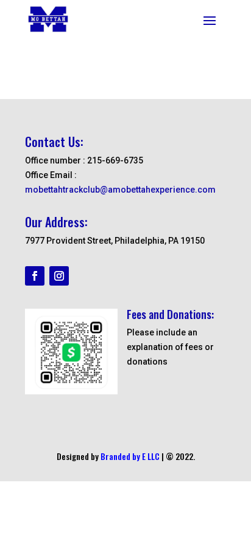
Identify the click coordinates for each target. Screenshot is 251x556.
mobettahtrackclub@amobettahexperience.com (120, 189)
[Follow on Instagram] (59, 276)
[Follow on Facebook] (34, 276)
